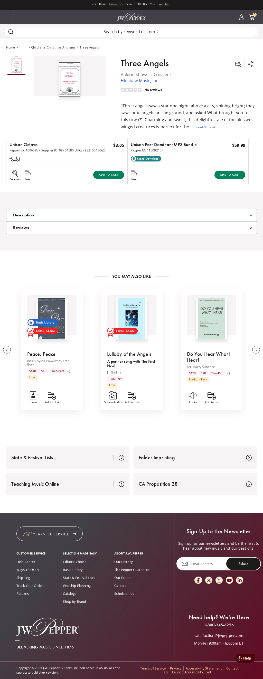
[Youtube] (229, 581)
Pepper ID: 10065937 (25, 150)
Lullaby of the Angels (129, 354)
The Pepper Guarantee (131, 569)
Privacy (175, 668)
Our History (123, 561)
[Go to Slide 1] (16, 65)
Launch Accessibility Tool (191, 672)
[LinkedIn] (239, 581)
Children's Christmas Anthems (53, 47)
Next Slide (256, 349)
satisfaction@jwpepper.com (218, 636)
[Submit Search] (10, 31)
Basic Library (73, 569)
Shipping (23, 577)
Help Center (25, 561)
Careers (120, 585)
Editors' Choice (74, 561)
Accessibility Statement (204, 668)
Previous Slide (7, 349)
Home (10, 47)
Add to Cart (109, 174)
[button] (70, 78)
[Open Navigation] (7, 17)
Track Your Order (29, 585)
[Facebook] (198, 581)
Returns (22, 593)
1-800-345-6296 (219, 625)
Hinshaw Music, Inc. (140, 80)
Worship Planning (77, 585)
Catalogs (69, 593)
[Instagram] (219, 581)
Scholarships (124, 593)
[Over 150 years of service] (49, 534)
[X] (208, 581)
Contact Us (116, 4)
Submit (243, 563)
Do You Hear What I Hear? (209, 357)
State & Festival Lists (79, 577)
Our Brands (123, 577)
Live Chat (163, 4)
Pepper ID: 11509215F (147, 150)
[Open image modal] (69, 81)
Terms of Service (153, 668)
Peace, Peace (41, 354)
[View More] (23, 47)
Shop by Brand (74, 601)
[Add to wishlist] (238, 64)
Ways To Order (28, 569)
